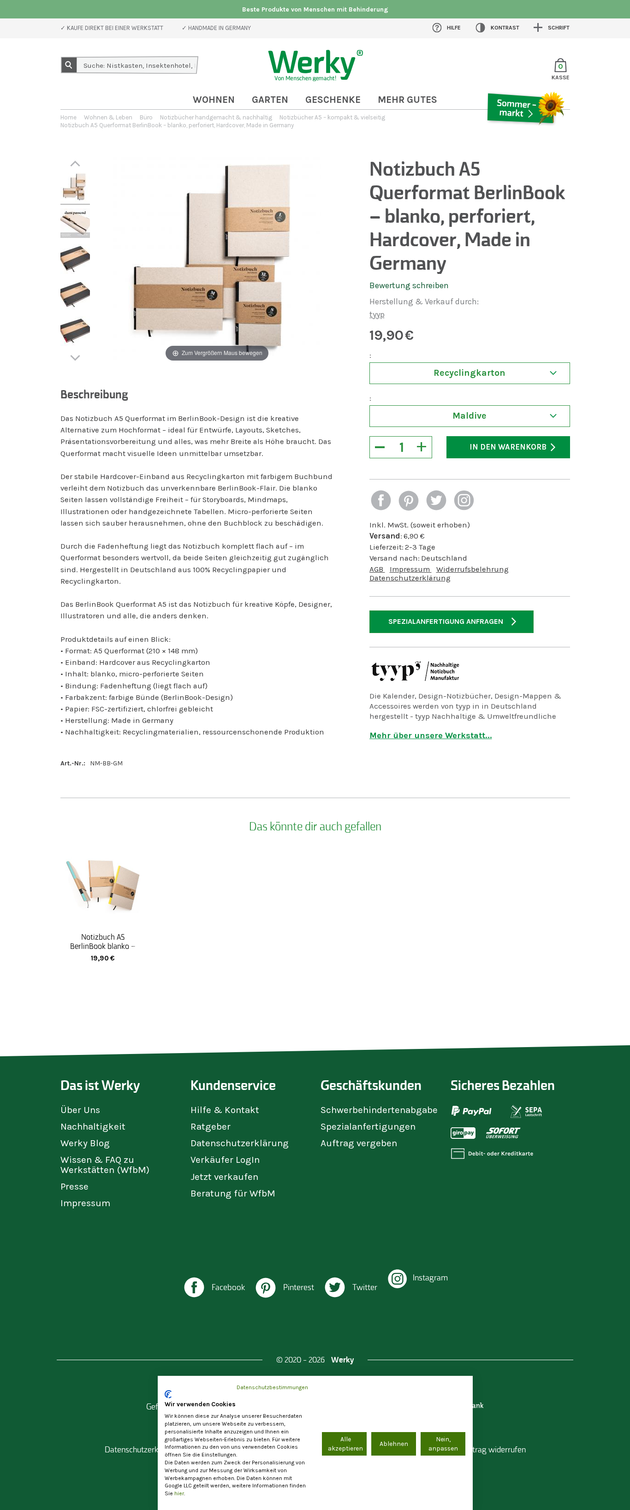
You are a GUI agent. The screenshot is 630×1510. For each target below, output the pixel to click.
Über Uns (80, 1109)
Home (68, 117)
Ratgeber (210, 1126)
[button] (380, 501)
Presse (74, 1186)
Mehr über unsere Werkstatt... (430, 735)
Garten (270, 99)
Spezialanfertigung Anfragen (445, 621)
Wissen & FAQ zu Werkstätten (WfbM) (104, 1164)
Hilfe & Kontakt (224, 1109)
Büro (146, 117)
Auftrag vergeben (359, 1143)
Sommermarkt (524, 135)
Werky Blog (85, 1143)
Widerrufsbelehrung (472, 569)
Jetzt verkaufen (224, 1176)
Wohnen (214, 99)
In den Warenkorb (508, 447)
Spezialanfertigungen (368, 1126)
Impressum (411, 569)
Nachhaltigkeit (92, 1126)
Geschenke (333, 99)
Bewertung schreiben (409, 285)
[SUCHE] (69, 65)
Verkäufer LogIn (225, 1159)
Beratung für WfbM (232, 1193)
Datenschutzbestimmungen (272, 1387)
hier (179, 1493)
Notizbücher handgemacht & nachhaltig (216, 117)
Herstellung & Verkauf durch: (424, 301)
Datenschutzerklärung (410, 578)
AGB (377, 569)
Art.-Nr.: (72, 763)
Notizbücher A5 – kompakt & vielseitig (332, 117)
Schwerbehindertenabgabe (379, 1109)
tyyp (377, 314)
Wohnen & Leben (108, 117)
